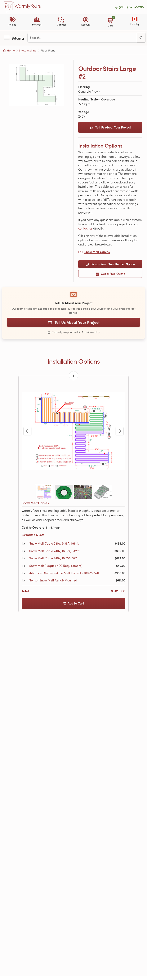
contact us (85, 228)
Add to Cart (75, 603)
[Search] (141, 38)
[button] (61, 22)
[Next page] (119, 431)
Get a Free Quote (112, 273)
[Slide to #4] (103, 492)
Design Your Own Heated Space (112, 264)
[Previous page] (27, 431)
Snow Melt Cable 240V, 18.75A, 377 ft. (54, 558)
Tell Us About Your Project (113, 127)
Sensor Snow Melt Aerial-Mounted (53, 580)
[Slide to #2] (64, 492)
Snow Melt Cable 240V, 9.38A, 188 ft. (54, 543)
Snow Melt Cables (97, 252)
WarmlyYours (28, 6)
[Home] (9, 7)
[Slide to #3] (83, 492)
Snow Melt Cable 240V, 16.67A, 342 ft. (54, 551)
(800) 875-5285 (131, 7)
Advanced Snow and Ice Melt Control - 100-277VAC (64, 573)
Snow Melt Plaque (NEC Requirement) (55, 566)
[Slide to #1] (44, 492)
